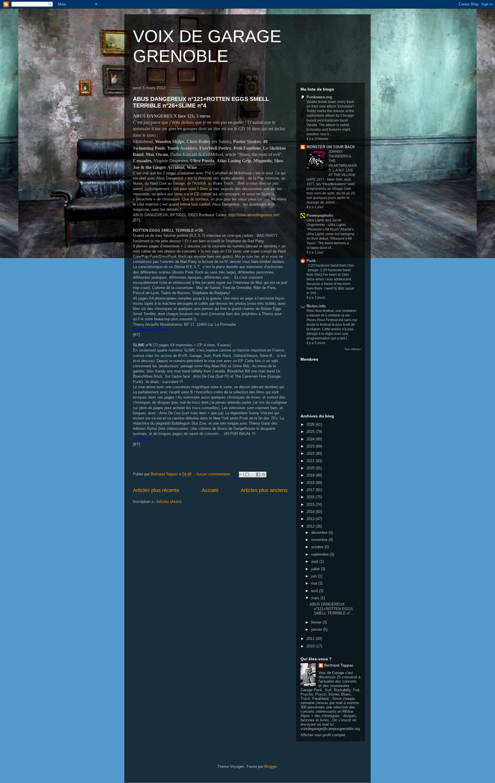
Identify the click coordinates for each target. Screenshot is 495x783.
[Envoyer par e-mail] (242, 474)
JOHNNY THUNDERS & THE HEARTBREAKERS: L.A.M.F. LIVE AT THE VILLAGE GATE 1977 (332, 165)
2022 (311, 453)
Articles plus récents (156, 490)
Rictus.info (316, 306)
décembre (320, 532)
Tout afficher (352, 349)
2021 (311, 461)
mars (316, 598)
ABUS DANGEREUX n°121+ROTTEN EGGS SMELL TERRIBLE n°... (332, 608)
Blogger (270, 766)
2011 (311, 638)
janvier (317, 629)
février (317, 622)
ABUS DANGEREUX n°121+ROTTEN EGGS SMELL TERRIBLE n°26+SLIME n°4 (201, 102)
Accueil (210, 490)
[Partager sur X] (253, 474)
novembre (320, 540)
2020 (311, 468)
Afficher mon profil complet (322, 735)
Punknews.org (319, 97)
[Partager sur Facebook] (258, 474)
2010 (311, 646)
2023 (311, 446)
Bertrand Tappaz (338, 665)
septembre (320, 554)
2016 (311, 497)
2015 (311, 504)
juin (314, 576)
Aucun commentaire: (214, 474)
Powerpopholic (320, 215)
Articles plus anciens (264, 490)
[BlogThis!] (247, 474)
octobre (318, 547)
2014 (311, 511)
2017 (311, 490)
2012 (311, 526)
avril (315, 591)
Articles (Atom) (168, 501)
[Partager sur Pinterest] (263, 474)
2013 (311, 519)
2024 (311, 439)
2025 (311, 431)
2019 (311, 475)
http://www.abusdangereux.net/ (254, 215)
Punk (311, 261)
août (315, 561)
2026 (311, 424)
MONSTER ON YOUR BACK (331, 147)
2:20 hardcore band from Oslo (331, 265)
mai (314, 583)
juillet (316, 569)
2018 (311, 483)
